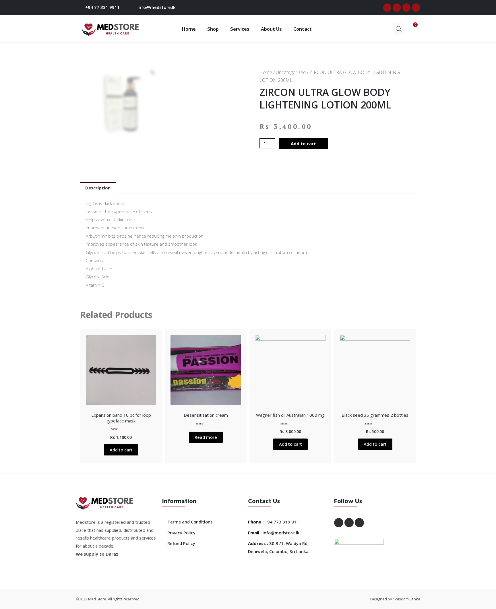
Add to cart (303, 143)
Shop (213, 29)
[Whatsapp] (416, 7)
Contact (302, 29)
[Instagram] (406, 7)
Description (98, 188)
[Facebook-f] (387, 7)
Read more (206, 437)
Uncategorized (291, 72)
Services (239, 29)
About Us (271, 29)
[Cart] (411, 28)
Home (189, 29)
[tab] (98, 187)
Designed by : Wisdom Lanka (395, 599)
